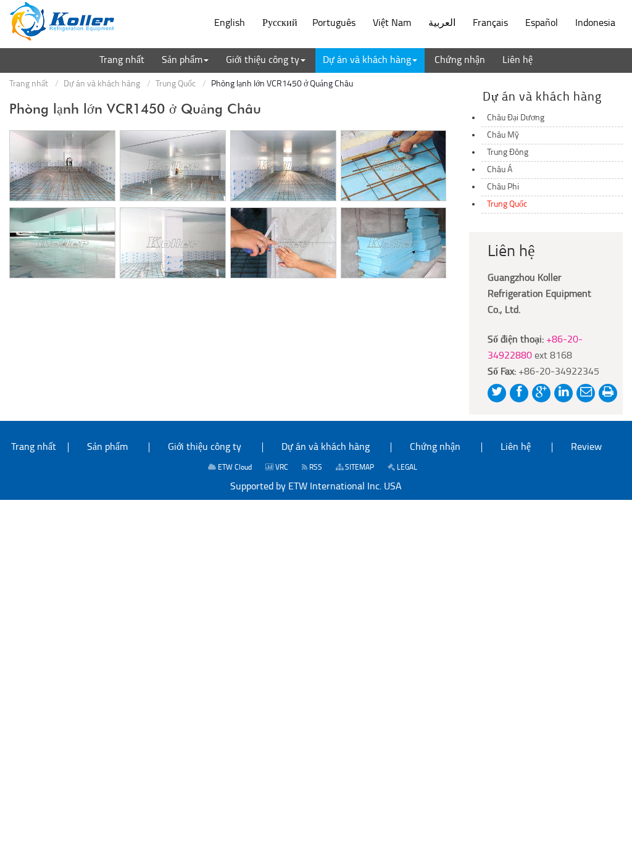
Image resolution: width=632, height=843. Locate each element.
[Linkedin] (563, 393)
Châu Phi (503, 187)
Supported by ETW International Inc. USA (316, 487)
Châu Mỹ (503, 135)
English (229, 23)
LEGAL (406, 467)
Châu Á (499, 170)
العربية (441, 23)
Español (541, 23)
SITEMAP (358, 467)
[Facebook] (519, 393)
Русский (279, 23)
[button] (185, 60)
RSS (314, 467)
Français (490, 23)
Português (334, 23)
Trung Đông (507, 152)
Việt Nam (392, 23)
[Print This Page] (608, 393)
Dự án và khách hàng (102, 84)
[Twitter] (497, 393)
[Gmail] (585, 393)
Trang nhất (28, 84)
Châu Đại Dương (515, 118)
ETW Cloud (234, 467)
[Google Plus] (541, 393)
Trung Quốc (176, 84)
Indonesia (595, 23)
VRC (280, 467)
